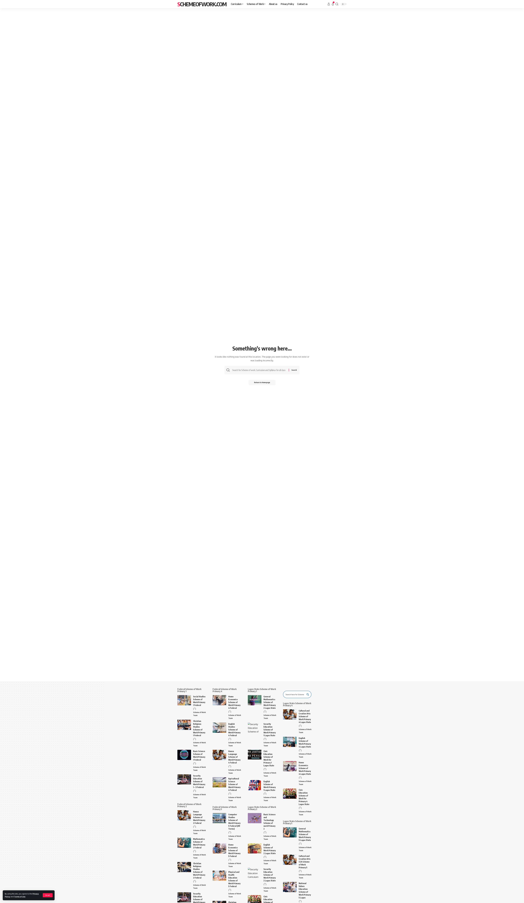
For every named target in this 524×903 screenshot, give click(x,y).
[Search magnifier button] (307, 694)
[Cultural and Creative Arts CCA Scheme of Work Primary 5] (290, 860)
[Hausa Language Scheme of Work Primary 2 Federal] (184, 815)
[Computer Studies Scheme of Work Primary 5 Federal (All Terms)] (219, 818)
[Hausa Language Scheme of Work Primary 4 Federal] (219, 755)
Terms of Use (19, 897)
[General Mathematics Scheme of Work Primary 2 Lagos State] (254, 700)
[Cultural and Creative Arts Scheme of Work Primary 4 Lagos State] (290, 714)
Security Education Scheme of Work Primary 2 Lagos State (270, 875)
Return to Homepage (262, 382)
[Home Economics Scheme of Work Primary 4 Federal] (219, 700)
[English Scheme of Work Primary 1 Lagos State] (254, 785)
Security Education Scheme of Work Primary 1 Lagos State (270, 730)
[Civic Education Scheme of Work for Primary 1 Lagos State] (254, 755)
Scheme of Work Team (199, 713)
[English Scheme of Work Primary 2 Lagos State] (254, 848)
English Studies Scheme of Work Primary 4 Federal (234, 730)
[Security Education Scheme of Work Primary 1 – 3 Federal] (184, 779)
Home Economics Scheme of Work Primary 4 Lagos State (305, 768)
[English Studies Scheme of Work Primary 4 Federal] (219, 728)
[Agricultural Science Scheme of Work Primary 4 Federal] (219, 782)
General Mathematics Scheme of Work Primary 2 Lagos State (270, 702)
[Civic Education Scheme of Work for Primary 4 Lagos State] (290, 793)
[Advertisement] (262, 29)
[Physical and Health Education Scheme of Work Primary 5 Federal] (219, 876)
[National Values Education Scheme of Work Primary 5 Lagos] (290, 887)
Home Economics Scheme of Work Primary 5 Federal (234, 850)
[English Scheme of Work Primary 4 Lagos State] (290, 742)
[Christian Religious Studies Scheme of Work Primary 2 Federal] (184, 867)
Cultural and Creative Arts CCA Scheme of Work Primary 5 (304, 862)
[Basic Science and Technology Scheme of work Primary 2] (254, 818)
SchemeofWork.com (202, 4)
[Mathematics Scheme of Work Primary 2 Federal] (184, 843)
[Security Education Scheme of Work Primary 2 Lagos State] (254, 873)
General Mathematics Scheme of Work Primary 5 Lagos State (305, 834)
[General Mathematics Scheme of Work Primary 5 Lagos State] (290, 832)
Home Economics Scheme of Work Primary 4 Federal (234, 702)
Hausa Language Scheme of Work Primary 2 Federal (199, 817)
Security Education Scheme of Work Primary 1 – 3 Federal (199, 781)
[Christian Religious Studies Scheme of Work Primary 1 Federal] (184, 725)
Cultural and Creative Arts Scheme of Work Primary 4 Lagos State (305, 716)
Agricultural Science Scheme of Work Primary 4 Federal (234, 784)
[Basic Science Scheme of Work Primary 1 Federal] (184, 755)
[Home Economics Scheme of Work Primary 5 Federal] (219, 848)
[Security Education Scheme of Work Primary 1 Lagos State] (254, 728)
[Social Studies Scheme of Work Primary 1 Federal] (184, 700)
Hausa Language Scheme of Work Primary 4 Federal (234, 757)
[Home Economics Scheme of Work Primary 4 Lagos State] (290, 766)
